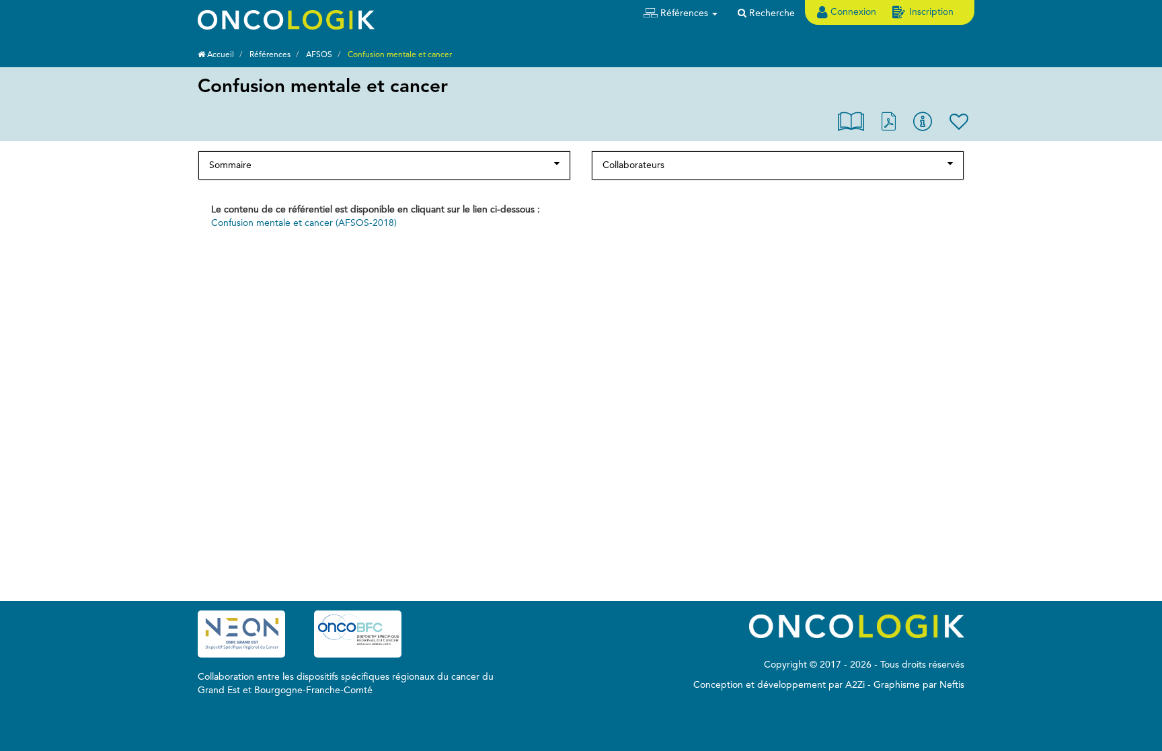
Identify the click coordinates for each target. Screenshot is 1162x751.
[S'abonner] (958, 124)
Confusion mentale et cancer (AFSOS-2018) (304, 223)
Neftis (951, 685)
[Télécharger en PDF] (889, 124)
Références (269, 55)
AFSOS (319, 55)
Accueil (219, 55)
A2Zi (855, 685)
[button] (680, 13)
